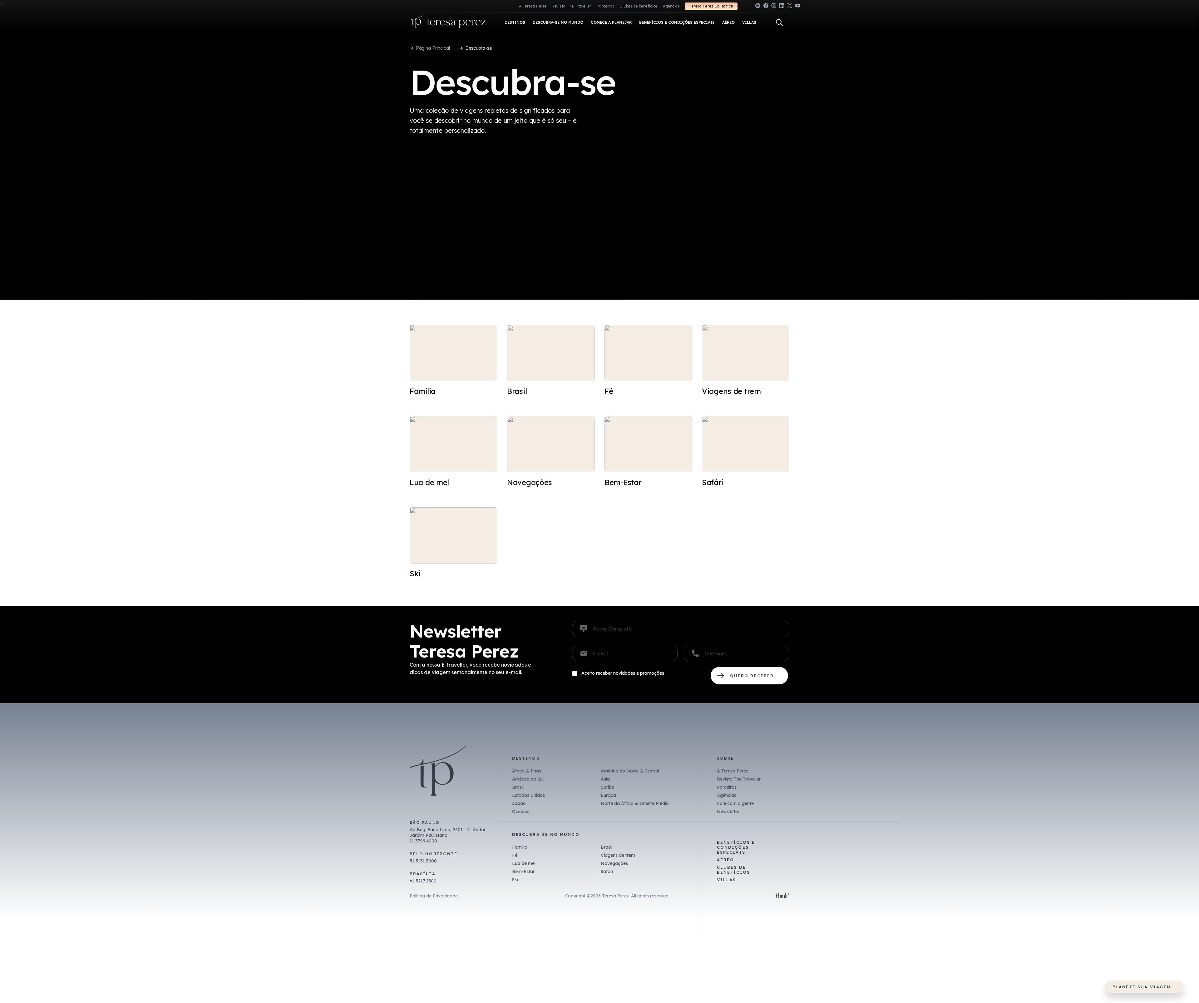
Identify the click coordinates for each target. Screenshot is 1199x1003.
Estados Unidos (528, 795)
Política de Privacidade (434, 896)
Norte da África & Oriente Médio (635, 803)
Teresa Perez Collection (711, 6)
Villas (726, 879)
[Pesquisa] (779, 22)
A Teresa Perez (533, 6)
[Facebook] (765, 6)
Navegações (614, 863)
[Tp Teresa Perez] (448, 22)
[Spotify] (757, 6)
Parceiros (605, 6)
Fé (514, 855)
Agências (671, 6)
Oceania (521, 811)
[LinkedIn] (781, 6)
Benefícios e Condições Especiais (736, 847)
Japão (519, 803)
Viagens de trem (618, 855)
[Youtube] (797, 6)
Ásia (605, 779)
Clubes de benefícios (638, 6)
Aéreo (725, 859)
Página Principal (433, 48)
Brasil (518, 787)
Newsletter (728, 811)
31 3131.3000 (423, 861)
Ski (515, 879)
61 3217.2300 (423, 881)
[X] (789, 6)
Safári (607, 871)
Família (519, 847)
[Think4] (782, 896)
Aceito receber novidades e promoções (622, 673)
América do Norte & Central (630, 771)
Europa (608, 795)
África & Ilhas (526, 771)
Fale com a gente (735, 803)
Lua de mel (523, 863)
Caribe (607, 787)
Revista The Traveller (571, 6)
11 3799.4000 (423, 841)
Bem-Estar (523, 871)
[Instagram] (773, 6)
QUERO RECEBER (749, 675)
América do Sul (528, 779)
